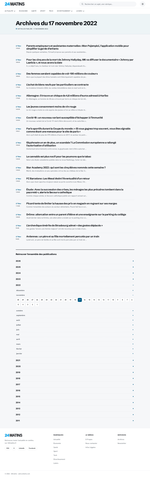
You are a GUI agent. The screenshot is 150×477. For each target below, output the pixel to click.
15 (89, 300)
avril (18, 339)
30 (18, 300)
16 (84, 300)
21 (61, 300)
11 (108, 300)
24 (46, 300)
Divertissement (63, 11)
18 (75, 300)
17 (80, 300)
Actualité (9, 11)
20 (65, 300)
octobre (19, 311)
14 (94, 300)
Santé (33, 11)
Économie (23, 11)
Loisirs (79, 11)
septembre (20, 315)
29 (23, 300)
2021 (18, 360)
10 (113, 300)
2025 (18, 267)
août (18, 320)
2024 (18, 273)
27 (32, 300)
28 (27, 300)
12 (103, 300)
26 (37, 300)
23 (51, 300)
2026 (18, 261)
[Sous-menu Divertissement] (71, 11)
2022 (18, 285)
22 (56, 300)
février (19, 349)
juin (17, 330)
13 (99, 300)
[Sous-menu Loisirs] (83, 11)
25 (42, 300)
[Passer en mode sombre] (142, 4)
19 (70, 300)
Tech (51, 11)
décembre (20, 290)
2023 (18, 279)
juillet (18, 325)
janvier (19, 353)
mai (17, 334)
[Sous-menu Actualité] (14, 11)
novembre (20, 295)
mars (18, 344)
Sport (42, 11)
